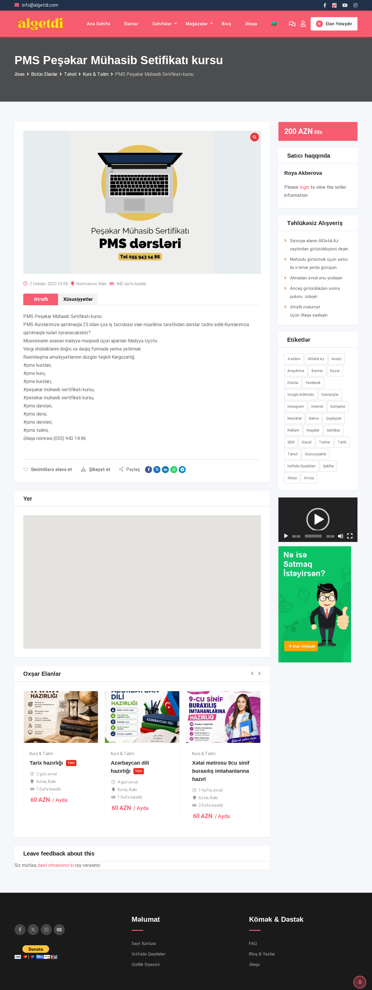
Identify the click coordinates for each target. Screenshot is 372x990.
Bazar (335, 371)
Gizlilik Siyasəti (146, 964)
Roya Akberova (303, 173)
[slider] (313, 632)
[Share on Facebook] (148, 469)
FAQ (253, 943)
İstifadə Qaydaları (301, 466)
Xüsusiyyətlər (315, 454)
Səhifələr (162, 23)
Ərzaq (309, 478)
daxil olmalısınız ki (55, 865)
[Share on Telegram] (182, 469)
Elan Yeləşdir (339, 23)
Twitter (324, 442)
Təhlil (341, 442)
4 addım (294, 359)
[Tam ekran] (350, 632)
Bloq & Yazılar (262, 954)
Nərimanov (86, 283)
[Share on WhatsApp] (173, 469)
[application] (318, 567)
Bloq (226, 23)
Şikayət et (99, 469)
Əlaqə (251, 23)
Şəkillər (328, 466)
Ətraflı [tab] (41, 299)
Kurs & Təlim (41, 753)
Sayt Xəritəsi (144, 943)
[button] (142, 576)
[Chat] (292, 24)
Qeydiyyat (333, 418)
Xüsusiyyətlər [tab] (78, 299)
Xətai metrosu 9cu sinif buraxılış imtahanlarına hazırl (220, 771)
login (304, 187)
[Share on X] (156, 469)
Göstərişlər (330, 395)
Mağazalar (197, 23)
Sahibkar (333, 430)
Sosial (307, 442)
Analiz (337, 359)
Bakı (102, 283)
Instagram (295, 407)
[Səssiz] (341, 632)
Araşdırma (295, 371)
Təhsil (292, 454)
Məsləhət (294, 418)
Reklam (293, 430)
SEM (290, 442)
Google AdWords (300, 395)
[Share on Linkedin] (165, 469)
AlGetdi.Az (316, 359)
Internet (317, 407)
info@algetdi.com (40, 5)
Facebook (313, 383)
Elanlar (131, 23)
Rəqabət (313, 430)
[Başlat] (286, 632)
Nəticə (314, 418)
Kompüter (338, 407)
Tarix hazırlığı (46, 763)
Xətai (41, 781)
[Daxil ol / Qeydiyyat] (303, 24)
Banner (317, 371)
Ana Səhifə (98, 23)
